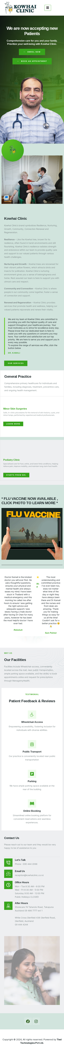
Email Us (20, 871)
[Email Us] (8, 874)
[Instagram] (36, 1021)
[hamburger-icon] (47, 8)
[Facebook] (28, 1021)
